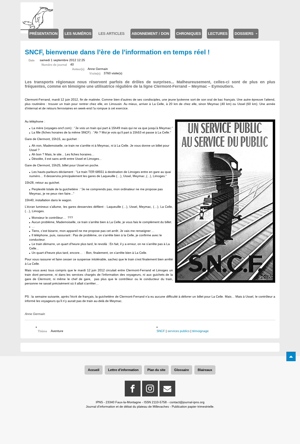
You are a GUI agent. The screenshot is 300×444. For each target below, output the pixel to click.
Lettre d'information (123, 370)
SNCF (161, 331)
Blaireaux (205, 370)
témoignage (200, 331)
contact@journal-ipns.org (187, 402)
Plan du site (156, 370)
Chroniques (188, 34)
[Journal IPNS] (36, 8)
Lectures (218, 34)
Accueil (93, 370)
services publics (179, 331)
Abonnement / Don (150, 34)
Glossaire (181, 370)
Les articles (111, 34)
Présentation (43, 34)
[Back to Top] (291, 356)
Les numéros (78, 34)
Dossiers (245, 34)
